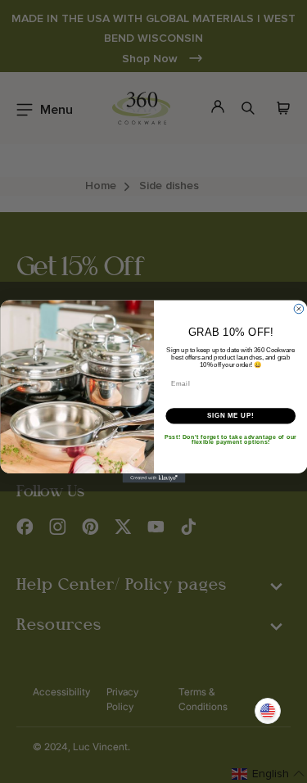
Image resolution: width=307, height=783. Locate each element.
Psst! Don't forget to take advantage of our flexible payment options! (230, 439)
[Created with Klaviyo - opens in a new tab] (153, 478)
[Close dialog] (299, 309)
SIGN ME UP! (230, 415)
